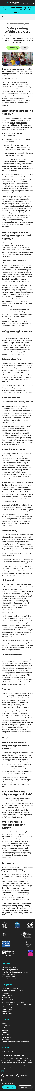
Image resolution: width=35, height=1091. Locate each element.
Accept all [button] (9, 1087)
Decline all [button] (25, 1087)
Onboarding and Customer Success (15, 1042)
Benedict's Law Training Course (19, 8)
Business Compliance (10, 988)
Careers (5, 1030)
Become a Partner (9, 974)
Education (5, 993)
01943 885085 (8, 1051)
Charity (4, 1032)
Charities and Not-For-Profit (12, 991)
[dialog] (17, 1071)
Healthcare (6, 998)
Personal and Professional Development (17, 1004)
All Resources (7, 1028)
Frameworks (6, 1037)
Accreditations (7, 1025)
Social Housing (7, 1009)
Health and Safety (8, 1000)
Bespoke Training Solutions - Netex (15, 972)
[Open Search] (23, 3)
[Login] (33, 3)
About (4, 1023)
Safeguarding (7, 1007)
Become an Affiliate (9, 977)
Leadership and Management (13, 1002)
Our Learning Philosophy (11, 967)
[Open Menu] (4, 3)
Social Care (6, 1011)
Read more (23, 1068)
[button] (17, 1083)
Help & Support (7, 1039)
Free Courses (7, 1014)
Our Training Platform (10, 970)
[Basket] (28, 3)
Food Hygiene (7, 995)
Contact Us (6, 1035)
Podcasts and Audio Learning (12, 979)
